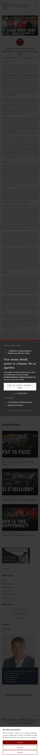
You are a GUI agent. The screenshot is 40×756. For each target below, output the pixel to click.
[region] (20, 741)
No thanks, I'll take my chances (20, 411)
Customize (20, 747)
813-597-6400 (22, 393)
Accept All (20, 742)
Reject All (20, 752)
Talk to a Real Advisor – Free (20, 387)
